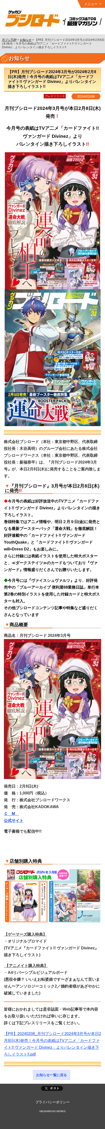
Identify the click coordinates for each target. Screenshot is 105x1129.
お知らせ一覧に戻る (51, 1075)
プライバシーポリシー (52, 1102)
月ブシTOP (9, 40)
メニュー (91, 4)
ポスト (52, 1088)
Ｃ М (11, 814)
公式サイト (13, 820)
